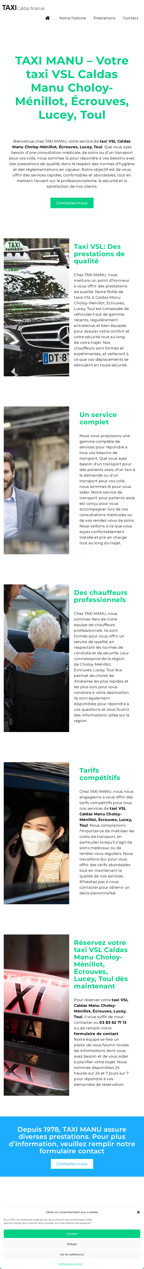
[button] (138, 1212)
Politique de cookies (70, 1263)
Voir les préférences (72, 1254)
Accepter (72, 1233)
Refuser (72, 1244)
